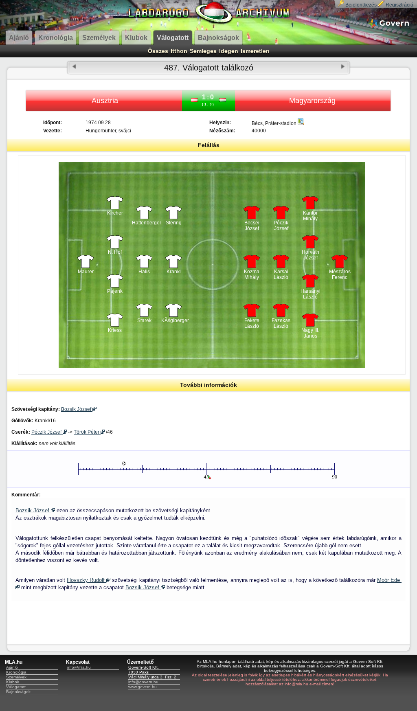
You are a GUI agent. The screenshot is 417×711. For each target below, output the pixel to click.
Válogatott (16, 687)
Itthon (179, 51)
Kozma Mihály (251, 274)
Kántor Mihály (310, 216)
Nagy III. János (310, 333)
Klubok (12, 682)
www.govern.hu (142, 687)
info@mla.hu (79, 667)
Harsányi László (310, 294)
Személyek (16, 677)
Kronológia (16, 672)
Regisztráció (398, 5)
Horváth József (310, 255)
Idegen (228, 51)
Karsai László (281, 274)
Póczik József (281, 225)
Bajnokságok (18, 691)
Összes (158, 51)
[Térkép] (301, 123)
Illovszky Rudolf (86, 580)
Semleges (203, 51)
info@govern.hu (143, 682)
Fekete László (251, 323)
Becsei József (251, 225)
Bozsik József (76, 409)
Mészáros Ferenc (340, 274)
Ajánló (12, 667)
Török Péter (87, 432)
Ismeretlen (255, 51)
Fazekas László (281, 323)
